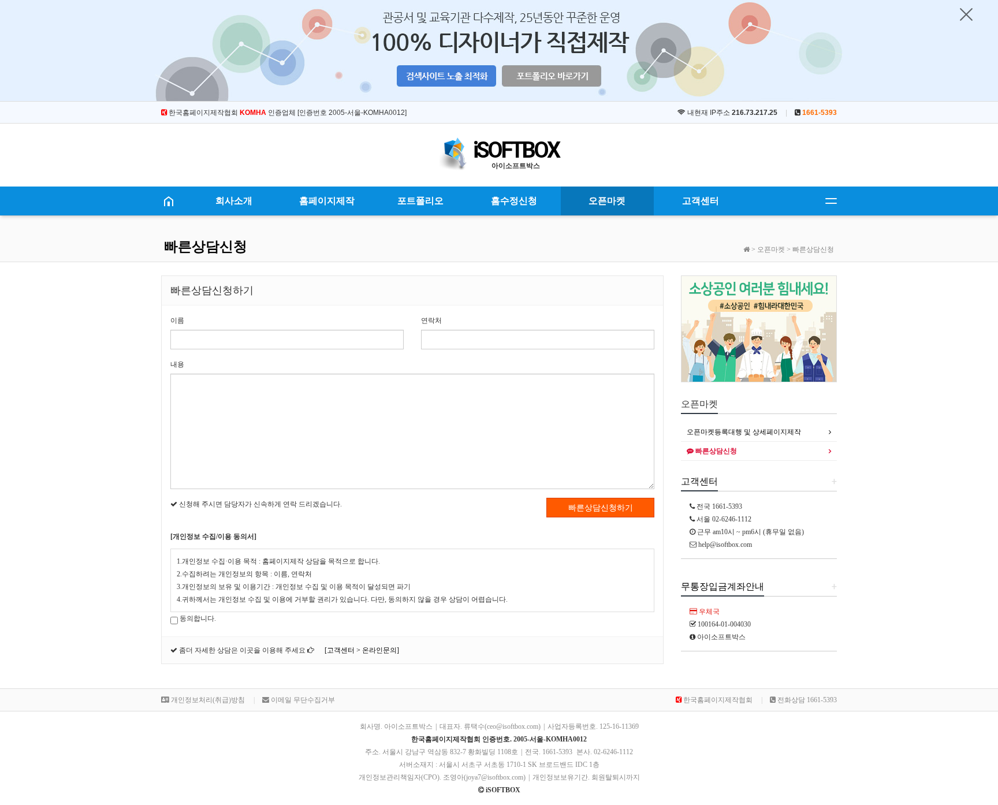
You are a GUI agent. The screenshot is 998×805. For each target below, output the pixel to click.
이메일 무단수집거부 (302, 700)
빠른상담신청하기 (600, 507)
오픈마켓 (607, 200)
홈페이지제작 (327, 200)
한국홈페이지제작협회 (717, 700)
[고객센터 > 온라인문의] (362, 650)
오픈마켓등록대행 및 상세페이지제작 (744, 432)
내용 (177, 364)
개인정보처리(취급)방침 (207, 700)
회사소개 (233, 200)
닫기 (966, 14)
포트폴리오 (420, 200)
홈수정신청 (514, 200)
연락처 (431, 320)
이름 (177, 320)
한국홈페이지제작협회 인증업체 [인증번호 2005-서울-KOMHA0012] (287, 113)
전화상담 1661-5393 (806, 700)
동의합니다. (197, 618)
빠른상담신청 (715, 451)
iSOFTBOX (515, 150)
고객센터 (700, 200)
